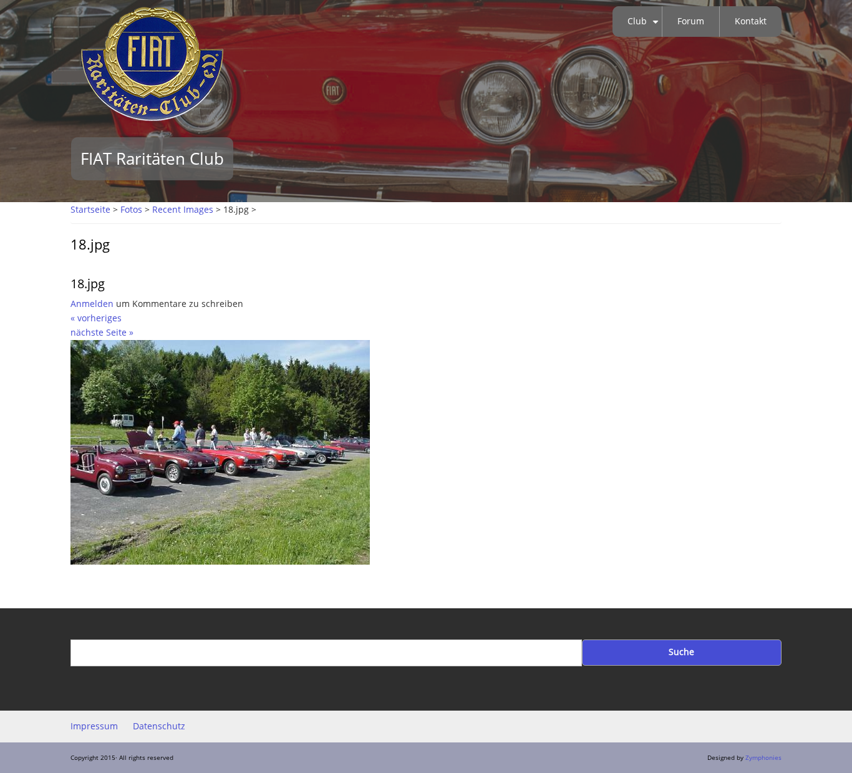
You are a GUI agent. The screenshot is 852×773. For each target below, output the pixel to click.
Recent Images (182, 209)
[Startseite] (152, 63)
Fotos (131, 209)
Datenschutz (159, 726)
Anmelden (92, 303)
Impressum (94, 726)
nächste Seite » (101, 332)
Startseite (90, 209)
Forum (690, 21)
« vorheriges (96, 318)
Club (644, 26)
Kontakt (751, 21)
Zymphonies (763, 757)
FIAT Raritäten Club (152, 158)
